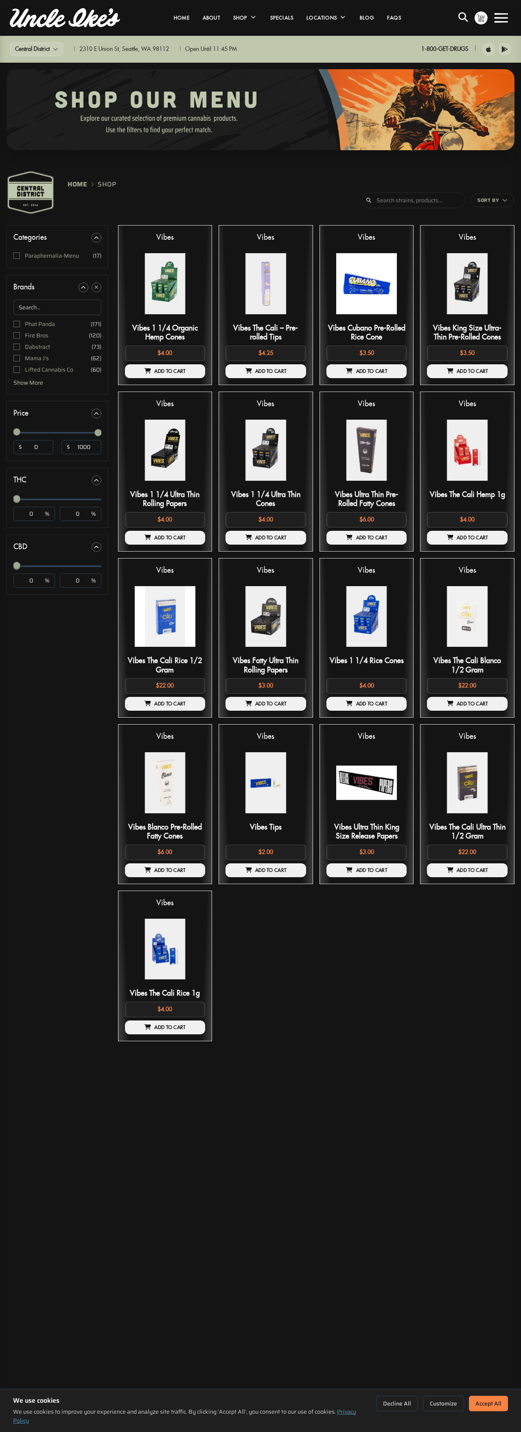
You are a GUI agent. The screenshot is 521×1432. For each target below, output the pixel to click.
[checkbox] (57, 255)
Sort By (488, 200)
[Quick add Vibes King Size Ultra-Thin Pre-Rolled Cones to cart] (494, 317)
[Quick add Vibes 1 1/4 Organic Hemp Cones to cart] (192, 317)
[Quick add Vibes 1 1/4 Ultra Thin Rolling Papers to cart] (192, 484)
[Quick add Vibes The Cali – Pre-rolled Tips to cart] (293, 317)
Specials (282, 18)
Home (182, 18)
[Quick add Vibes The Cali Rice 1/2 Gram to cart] (192, 650)
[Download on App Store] (488, 49)
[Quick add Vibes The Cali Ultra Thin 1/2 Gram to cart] (494, 816)
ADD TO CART (169, 371)
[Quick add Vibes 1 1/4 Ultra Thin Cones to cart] (293, 484)
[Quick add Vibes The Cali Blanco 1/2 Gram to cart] (494, 650)
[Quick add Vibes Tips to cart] (293, 816)
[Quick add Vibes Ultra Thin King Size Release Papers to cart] (393, 816)
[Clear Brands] (96, 287)
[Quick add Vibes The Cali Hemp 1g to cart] (494, 484)
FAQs (394, 18)
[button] (165, 305)
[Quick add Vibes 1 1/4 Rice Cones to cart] (393, 650)
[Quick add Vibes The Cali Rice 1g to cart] (192, 982)
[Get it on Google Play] (504, 49)
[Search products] (463, 18)
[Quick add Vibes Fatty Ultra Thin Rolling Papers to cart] (293, 650)
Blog (367, 18)
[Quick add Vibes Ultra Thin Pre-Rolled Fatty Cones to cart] (393, 484)
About (211, 18)
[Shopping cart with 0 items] (481, 17)
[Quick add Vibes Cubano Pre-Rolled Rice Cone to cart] (393, 317)
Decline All (397, 1403)
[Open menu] (501, 18)
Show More (28, 383)
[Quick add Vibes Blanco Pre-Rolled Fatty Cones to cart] (192, 816)
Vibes (165, 237)
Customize (443, 1403)
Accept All (488, 1403)
